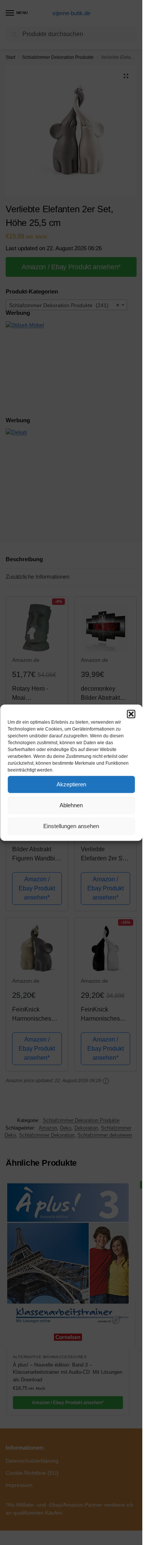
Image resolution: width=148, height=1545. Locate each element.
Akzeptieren (71, 784)
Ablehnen (71, 805)
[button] (131, 714)
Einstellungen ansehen (71, 826)
